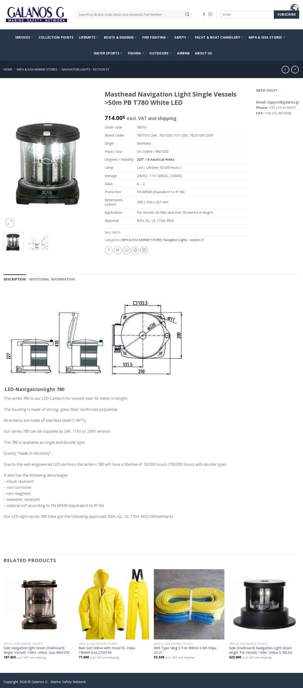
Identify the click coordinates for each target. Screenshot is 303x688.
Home (8, 69)
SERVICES (22, 37)
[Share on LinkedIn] (144, 250)
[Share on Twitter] (118, 250)
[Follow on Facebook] (204, 14)
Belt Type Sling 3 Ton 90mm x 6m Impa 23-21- (185, 650)
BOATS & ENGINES (119, 37)
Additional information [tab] (52, 279)
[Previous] (11, 158)
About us (203, 53)
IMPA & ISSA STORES (265, 37)
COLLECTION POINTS (56, 37)
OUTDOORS (159, 53)
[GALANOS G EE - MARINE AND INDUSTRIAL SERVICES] (36, 14)
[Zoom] (10, 222)
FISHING (134, 53)
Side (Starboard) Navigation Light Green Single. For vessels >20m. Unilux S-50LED (260, 650)
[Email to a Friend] (127, 250)
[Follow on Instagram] (210, 14)
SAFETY (180, 37)
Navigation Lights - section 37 (85, 69)
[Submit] (187, 14)
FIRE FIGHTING (154, 37)
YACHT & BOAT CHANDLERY (217, 37)
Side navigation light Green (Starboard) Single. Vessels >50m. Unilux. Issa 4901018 (36, 650)
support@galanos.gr (283, 102)
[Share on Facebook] (109, 250)
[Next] (89, 158)
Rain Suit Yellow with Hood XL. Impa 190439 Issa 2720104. (107, 650)
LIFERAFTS (87, 37)
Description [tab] (15, 279)
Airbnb (183, 53)
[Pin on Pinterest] (135, 250)
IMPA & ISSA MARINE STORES (37, 69)
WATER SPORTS (106, 53)
